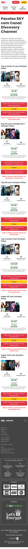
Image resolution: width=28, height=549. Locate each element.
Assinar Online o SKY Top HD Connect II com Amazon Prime (14, 113)
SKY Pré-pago (14, 8)
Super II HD (4, 429)
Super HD (3, 427)
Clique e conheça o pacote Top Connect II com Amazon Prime (14, 118)
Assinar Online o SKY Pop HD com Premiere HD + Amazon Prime (14, 172)
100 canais (7, 316)
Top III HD (3, 433)
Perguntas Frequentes (7, 449)
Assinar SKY (15, 2)
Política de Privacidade (7, 453)
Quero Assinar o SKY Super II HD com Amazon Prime (14, 394)
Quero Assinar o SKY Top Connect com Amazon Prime (14, 277)
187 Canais (7, 86)
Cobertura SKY (5, 451)
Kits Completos (5, 438)
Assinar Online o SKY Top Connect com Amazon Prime (14, 286)
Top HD (3, 431)
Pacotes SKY (9, 13)
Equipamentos (5, 439)
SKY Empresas (23, 8)
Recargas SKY (5, 441)
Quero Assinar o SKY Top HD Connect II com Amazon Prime (14, 104)
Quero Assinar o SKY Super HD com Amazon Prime (14, 336)
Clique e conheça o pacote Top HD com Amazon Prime (14, 233)
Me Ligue (24, 2)
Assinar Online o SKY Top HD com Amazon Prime (14, 228)
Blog (2, 447)
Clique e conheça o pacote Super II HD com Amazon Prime (14, 408)
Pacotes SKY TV (5, 8)
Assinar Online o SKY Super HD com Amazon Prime (14, 344)
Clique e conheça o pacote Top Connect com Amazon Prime (14, 291)
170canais (7, 200)
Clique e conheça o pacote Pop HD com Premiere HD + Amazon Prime (14, 177)
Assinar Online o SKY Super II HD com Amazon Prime (14, 403)
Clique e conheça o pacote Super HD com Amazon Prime (14, 350)
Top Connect (5, 435)
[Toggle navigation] (25, 420)
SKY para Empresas (6, 444)
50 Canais (7, 144)
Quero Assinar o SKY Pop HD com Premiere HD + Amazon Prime (14, 163)
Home (2, 13)
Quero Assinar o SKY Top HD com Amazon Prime (14, 219)
